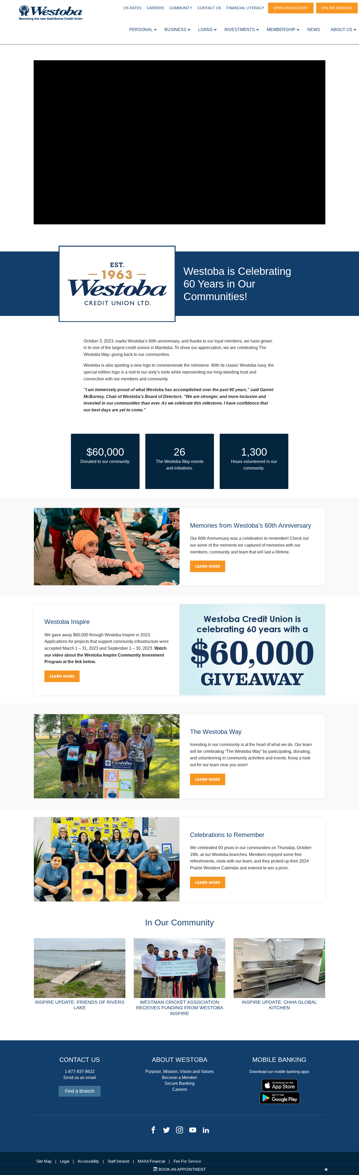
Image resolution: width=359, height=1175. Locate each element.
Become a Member (179, 1077)
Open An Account (290, 8)
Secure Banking (179, 1083)
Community (180, 8)
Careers (155, 8)
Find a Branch (79, 1091)
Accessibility (88, 1161)
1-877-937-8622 (80, 1071)
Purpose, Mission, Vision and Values (179, 1071)
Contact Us (209, 8)
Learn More (207, 566)
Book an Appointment (181, 1169)
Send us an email (79, 1077)
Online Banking (336, 8)
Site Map (44, 1161)
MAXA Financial (151, 1161)
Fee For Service (187, 1161)
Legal (64, 1161)
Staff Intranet (118, 1161)
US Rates (132, 8)
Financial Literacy (245, 8)
